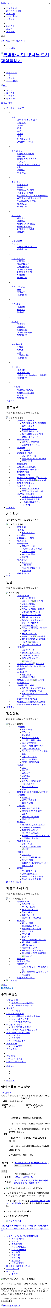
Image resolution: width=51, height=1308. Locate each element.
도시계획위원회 (29, 871)
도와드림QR (22, 672)
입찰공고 (26, 773)
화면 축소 (5, 41)
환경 (19, 289)
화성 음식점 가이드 (26, 978)
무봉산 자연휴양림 (25, 393)
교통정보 (21, 261)
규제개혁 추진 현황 (31, 808)
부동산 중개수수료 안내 (22, 1003)
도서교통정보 (23, 267)
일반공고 (26, 770)
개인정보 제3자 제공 (31, 781)
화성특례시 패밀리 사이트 (18, 1266)
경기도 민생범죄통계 (26, 477)
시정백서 (21, 959)
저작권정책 (43, 1226)
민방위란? (26, 855)
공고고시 (21, 765)
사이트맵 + (6, 1093)
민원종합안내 (23, 595)
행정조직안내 (28, 904)
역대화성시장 (28, 945)
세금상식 (21, 221)
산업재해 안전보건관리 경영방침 (32, 375)
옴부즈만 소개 (28, 546)
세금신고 (21, 218)
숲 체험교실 (22, 395)
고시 (24, 767)
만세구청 (16, 1252)
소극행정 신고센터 (30, 838)
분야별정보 (15, 108)
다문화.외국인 (23, 139)
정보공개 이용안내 (25, 420)
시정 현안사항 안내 (31, 568)
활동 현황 (26, 571)
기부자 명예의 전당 (31, 748)
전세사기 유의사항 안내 (22, 1005)
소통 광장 (26, 565)
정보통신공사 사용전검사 (34, 688)
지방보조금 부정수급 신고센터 (31, 702)
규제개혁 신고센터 (30, 816)
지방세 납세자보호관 (26, 224)
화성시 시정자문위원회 (32, 746)
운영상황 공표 (28, 554)
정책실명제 (22, 464)
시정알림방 (27, 729)
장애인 (20, 133)
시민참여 (10, 507)
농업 (19, 352)
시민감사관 (22, 560)
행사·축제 (21, 527)
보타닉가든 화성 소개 (27, 247)
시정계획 (26, 975)
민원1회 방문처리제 (31, 612)
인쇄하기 (10, 1081)
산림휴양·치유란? (25, 390)
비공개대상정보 (29, 428)
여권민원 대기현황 (30, 655)
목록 (3, 1171)
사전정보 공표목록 (30, 442)
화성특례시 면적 (29, 948)
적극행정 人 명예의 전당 (33, 825)
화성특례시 (11, 8)
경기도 (15, 1274)
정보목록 (21, 448)
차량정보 (21, 275)
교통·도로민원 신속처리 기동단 (31, 704)
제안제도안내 (28, 532)
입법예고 (21, 324)
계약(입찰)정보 (24, 841)
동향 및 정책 (22, 185)
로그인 (9, 29)
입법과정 (21, 327)
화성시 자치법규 (24, 332)
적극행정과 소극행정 (31, 827)
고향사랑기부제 (29, 757)
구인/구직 (21, 162)
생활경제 (21, 232)
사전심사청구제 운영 (31, 614)
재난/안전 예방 (23, 372)
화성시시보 (22, 330)
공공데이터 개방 (24, 453)
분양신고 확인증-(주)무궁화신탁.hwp (32, 1163)
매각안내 (26, 505)
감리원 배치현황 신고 (32, 691)
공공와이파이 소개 (30, 488)
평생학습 (21, 170)
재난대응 (21, 370)
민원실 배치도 (28, 604)
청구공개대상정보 (30, 431)
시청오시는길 (7, 1228)
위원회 (20, 868)
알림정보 (21, 727)
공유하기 (10, 1066)
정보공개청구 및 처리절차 (34, 423)
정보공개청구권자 (30, 437)
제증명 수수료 (28, 606)
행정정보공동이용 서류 (32, 620)
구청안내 (26, 934)
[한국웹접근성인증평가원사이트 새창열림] (10, 1305)
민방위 (20, 852)
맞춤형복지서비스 (25, 142)
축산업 (20, 350)
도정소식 (26, 732)
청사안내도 (27, 912)
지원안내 (21, 309)
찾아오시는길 (28, 915)
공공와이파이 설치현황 (32, 491)
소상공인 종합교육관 (31, 740)
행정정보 (10, 707)
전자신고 (16, 1038)
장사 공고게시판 (29, 743)
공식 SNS (10, 48)
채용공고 (26, 778)
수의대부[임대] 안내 (31, 502)
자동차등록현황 (29, 800)
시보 (24, 789)
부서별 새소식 (28, 907)
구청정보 (10, 19)
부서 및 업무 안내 (30, 910)
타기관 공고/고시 (30, 786)
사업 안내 (26, 674)
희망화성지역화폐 (30, 738)
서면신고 (16, 1035)
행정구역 (26, 937)
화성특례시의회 (13, 11)
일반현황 (21, 920)
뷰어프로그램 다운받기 (27, 699)
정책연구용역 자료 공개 (28, 469)
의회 (8, 75)
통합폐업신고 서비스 (31, 617)
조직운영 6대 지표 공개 (32, 950)
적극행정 (21, 822)
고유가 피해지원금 (30, 762)
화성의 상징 (27, 931)
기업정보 (21, 307)
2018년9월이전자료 (31, 445)
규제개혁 (21, 806)
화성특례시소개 (13, 882)
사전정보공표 (23, 439)
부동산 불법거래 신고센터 (29, 198)
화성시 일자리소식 (25, 154)
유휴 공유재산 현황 (31, 499)
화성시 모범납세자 (25, 229)
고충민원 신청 (28, 551)
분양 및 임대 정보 (25, 193)
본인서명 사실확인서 (31, 623)
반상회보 (26, 735)
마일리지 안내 (28, 677)
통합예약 (10, 13)
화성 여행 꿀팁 (23, 961)
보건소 (15, 1241)
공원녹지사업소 (19, 1247)
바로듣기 (28, 1166)
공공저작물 (27, 461)
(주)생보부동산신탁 (24, 1177)
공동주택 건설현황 (20, 1019)
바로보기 (18, 1166)
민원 (8, 576)
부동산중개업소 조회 (26, 201)
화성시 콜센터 (28, 598)
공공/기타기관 (12, 1269)
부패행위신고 (23, 683)
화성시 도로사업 (24, 272)
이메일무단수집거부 (27, 1226)
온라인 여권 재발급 (31, 653)
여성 (19, 136)
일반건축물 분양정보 (21, 1027)
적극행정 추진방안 (30, 830)
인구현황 (26, 797)
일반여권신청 (28, 650)
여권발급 (21, 647)
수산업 (20, 347)
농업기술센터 (23, 355)
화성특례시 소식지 (25, 538)
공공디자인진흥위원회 (32, 876)
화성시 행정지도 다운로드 (34, 939)
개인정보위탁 (28, 784)
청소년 (20, 125)
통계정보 (21, 795)
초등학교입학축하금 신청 (28, 164)
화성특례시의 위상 (30, 926)
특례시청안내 (23, 901)
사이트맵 (10, 96)
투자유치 (21, 312)
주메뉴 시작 (6, 103)
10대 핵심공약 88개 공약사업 (35, 972)
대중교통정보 (23, 264)
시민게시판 (22, 541)
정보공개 (10, 401)
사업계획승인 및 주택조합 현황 (26, 1016)
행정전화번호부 (21, 1228)
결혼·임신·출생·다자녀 (27, 120)
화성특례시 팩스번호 (31, 918)
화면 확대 (20, 41)
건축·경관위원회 (29, 874)
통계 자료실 (27, 803)
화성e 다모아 (12, 16)
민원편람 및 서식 (30, 625)
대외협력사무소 (19, 1250)
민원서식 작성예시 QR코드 (34, 628)
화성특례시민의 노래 (31, 929)
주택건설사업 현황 (25, 190)
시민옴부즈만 (23, 543)
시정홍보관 (22, 964)
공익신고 (21, 669)
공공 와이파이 (23, 486)
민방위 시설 (27, 860)
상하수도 (21, 292)
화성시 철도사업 (24, 269)
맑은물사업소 (18, 1244)
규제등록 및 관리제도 (32, 811)
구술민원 (26, 631)
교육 (19, 167)
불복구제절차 (28, 426)
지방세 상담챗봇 (24, 226)
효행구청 (16, 1255)
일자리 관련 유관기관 (27, 159)
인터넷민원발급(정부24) (28, 666)
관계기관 (10, 1271)
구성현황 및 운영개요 (32, 549)
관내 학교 (21, 173)
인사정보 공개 (23, 475)
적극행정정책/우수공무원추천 (36, 835)
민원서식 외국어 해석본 (33, 609)
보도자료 (21, 535)
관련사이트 (22, 206)
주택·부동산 (11, 1056)
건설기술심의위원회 (31, 879)
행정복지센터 (18, 1263)
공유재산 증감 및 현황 (32, 497)
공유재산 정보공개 (25, 494)
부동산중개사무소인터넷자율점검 (32, 195)
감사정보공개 (23, 472)
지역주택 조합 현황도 (21, 1022)
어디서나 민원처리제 (31, 644)
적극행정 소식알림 (30, 833)
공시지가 (21, 187)
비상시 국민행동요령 (31, 857)
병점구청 (16, 1258)
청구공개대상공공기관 (32, 434)
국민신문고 (27, 601)
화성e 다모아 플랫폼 (26, 480)
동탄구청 (16, 1260)
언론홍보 (26, 557)
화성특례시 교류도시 (31, 942)
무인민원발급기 (29, 634)
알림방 (25, 814)
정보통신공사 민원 (25, 685)
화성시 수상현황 (29, 759)
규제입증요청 (28, 819)
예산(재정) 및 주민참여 (27, 792)
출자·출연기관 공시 (26, 483)
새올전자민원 (28, 636)
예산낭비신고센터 (25, 680)
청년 (19, 128)
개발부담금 (22, 204)
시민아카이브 (23, 573)
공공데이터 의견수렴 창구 (34, 458)
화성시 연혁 (27, 923)
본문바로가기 (7, 3)
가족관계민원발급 (25, 663)
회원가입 (10, 31)
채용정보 (21, 156)
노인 (19, 131)
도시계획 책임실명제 (26, 467)
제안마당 (21, 530)
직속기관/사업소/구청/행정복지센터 (22, 1236)
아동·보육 (21, 123)
